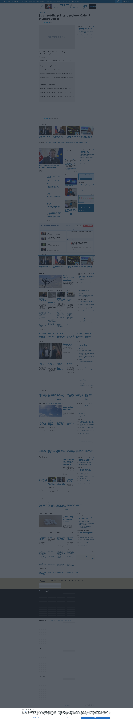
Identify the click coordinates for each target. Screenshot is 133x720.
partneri (26, 711)
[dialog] (66, 714)
